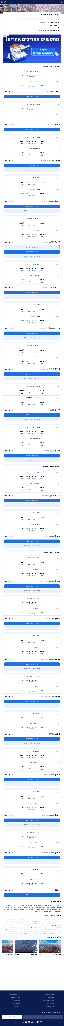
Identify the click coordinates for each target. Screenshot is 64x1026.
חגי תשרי (48, 19)
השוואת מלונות (50, 1007)
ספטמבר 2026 (21, 19)
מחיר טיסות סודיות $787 (32, 500)
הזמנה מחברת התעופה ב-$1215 (32, 378)
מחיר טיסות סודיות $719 (32, 415)
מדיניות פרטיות (16, 1004)
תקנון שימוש (17, 1001)
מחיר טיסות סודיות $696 (32, 586)
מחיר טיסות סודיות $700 (32, 165)
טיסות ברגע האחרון (49, 995)
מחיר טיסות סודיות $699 (32, 129)
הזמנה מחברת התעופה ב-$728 (32, 170)
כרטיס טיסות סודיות (15, 998)
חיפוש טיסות (33, 919)
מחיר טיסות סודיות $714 (32, 292)
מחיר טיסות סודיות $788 (32, 541)
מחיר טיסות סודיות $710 (32, 252)
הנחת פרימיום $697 (31, 247)
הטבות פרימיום (50, 1004)
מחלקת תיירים (55, 19)
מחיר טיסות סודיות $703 (32, 206)
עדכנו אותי (12, 1017)
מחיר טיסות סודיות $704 (32, 895)
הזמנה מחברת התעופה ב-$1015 (32, 338)
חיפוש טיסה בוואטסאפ (48, 1001)
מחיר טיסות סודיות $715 (32, 333)
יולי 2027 (29, 19)
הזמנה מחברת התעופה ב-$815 (32, 505)
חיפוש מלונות (36, 933)
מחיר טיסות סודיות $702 (32, 739)
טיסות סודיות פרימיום (15, 995)
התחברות (5, 2)
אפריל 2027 (36, 19)
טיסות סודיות (54, 2)
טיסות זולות (51, 998)
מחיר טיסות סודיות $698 (32, 96)
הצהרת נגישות (17, 1007)
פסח (42, 19)
